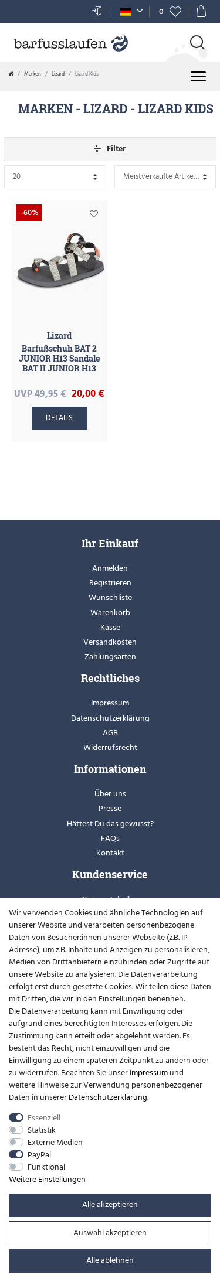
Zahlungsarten (110, 656)
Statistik (42, 1130)
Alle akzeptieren (110, 1204)
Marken (32, 74)
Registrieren (110, 582)
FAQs (110, 838)
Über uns (110, 793)
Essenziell (44, 1118)
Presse (110, 808)
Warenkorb (110, 612)
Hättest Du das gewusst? (110, 823)
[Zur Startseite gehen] (11, 74)
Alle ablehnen (110, 1260)
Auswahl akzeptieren (110, 1232)
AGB (110, 732)
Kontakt (110, 853)
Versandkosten (110, 642)
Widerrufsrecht (110, 747)
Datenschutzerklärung (110, 718)
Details (59, 417)
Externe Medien (55, 1142)
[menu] (198, 76)
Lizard (58, 74)
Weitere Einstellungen (47, 1179)
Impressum (110, 703)
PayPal (39, 1154)
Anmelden (110, 568)
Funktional (46, 1167)
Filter (115, 148)
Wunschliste (94, 216)
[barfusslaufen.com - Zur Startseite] (70, 44)
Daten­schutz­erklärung (108, 1097)
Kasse (110, 627)
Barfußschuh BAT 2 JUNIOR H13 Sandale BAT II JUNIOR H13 (59, 358)
